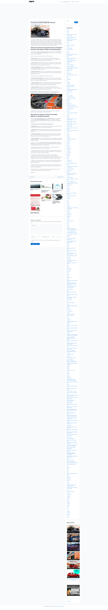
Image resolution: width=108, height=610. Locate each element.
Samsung (68, 373)
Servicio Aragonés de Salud (71, 464)
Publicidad (68, 356)
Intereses (68, 217)
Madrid (68, 246)
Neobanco (68, 271)
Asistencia (68, 52)
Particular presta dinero (70, 302)
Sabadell (68, 368)
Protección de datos (70, 354)
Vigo (67, 509)
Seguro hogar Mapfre (70, 438)
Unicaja (68, 500)
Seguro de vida (69, 425)
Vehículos (68, 502)
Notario (68, 275)
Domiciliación (69, 152)
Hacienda (68, 188)
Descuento (68, 140)
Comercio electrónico (70, 96)
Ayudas (68, 71)
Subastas (68, 467)
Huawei (68, 204)
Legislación (68, 235)
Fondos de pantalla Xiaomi (71, 181)
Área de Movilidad (70, 49)
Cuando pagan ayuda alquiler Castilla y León (34, 213)
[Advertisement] (54, 10)
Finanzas (68, 175)
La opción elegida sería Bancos (72, 232)
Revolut (68, 367)
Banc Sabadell (69, 73)
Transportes (69, 497)
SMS (67, 465)
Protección (68, 353)
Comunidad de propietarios (71, 105)
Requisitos (68, 365)
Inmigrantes (68, 216)
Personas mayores (70, 311)
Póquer (68, 316)
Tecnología (68, 477)
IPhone (68, 225)
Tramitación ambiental (70, 491)
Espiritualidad (69, 160)
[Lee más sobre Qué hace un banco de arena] (35, 185)
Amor (67, 43)
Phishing (68, 312)
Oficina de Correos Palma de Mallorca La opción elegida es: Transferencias (71, 284)
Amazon (68, 42)
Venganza (68, 505)
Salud (68, 371)
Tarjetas (68, 475)
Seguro (68, 384)
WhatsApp (68, 514)
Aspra (51, 606)
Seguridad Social (69, 377)
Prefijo (68, 318)
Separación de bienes (70, 460)
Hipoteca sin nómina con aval (71, 195)
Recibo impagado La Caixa (71, 357)
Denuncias (68, 134)
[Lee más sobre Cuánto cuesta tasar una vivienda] (46, 196)
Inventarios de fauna (70, 220)
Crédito (68, 115)
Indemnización (69, 214)
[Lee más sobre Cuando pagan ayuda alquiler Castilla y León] (35, 202)
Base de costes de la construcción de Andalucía (45, 191)
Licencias (68, 243)
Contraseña (68, 109)
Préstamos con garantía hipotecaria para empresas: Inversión (71, 338)
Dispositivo (68, 149)
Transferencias (69, 494)
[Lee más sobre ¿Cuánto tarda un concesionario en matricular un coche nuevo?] (57, 196)
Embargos (68, 155)
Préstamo (68, 323)
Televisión (68, 480)
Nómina (68, 274)
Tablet (68, 470)
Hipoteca (68, 191)
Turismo (68, 499)
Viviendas (68, 511)
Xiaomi (68, 517)
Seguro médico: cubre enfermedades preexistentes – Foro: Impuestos (71, 453)
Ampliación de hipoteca (70, 45)
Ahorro (68, 31)
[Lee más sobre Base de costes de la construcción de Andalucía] (46, 186)
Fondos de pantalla (70, 177)
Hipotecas (68, 198)
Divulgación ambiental (66, 1)
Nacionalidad (69, 269)
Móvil (67, 265)
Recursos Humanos (70, 359)
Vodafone (68, 512)
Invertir (68, 223)
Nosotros (77, 1)
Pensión (68, 304)
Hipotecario (68, 197)
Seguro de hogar (69, 402)
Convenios (68, 114)
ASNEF (68, 56)
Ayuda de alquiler (69, 70)
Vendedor (68, 503)
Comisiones (68, 100)
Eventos (68, 164)
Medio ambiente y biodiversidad (72, 255)
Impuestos (68, 211)
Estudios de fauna (69, 161)
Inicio (61, 1)
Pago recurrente (69, 299)
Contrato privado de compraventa (72, 112)
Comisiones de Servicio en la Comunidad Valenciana (57, 191)
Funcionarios (69, 185)
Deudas (68, 145)
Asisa (67, 51)
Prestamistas (69, 319)
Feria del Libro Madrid (70, 168)
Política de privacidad (60, 606)
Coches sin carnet (69, 95)
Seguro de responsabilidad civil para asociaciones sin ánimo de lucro (72, 410)
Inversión (68, 222)
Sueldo (68, 468)
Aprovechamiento (69, 48)
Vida (67, 508)
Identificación (69, 206)
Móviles (68, 266)
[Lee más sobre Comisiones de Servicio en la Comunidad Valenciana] (57, 186)
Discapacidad (69, 148)
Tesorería (68, 483)
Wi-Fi (67, 515)
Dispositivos (69, 151)
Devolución (68, 146)
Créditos (68, 117)
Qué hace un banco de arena (34, 189)
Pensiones (68, 308)
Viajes (68, 506)
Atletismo (68, 63)
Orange (68, 290)
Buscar (68, 20)
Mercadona (68, 257)
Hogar (68, 200)
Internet (68, 219)
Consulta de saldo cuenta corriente (72, 106)
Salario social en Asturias (71, 370)
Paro (67, 301)
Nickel (68, 272)
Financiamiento (69, 170)
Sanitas (68, 374)
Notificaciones (69, 277)
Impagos (68, 210)
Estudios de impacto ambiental (72, 163)
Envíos (68, 158)
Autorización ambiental (70, 64)
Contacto (72, 1)
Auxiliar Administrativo (70, 66)
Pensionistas (69, 309)
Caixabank (68, 82)
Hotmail (68, 203)
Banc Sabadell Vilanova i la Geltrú (72, 74)
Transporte (68, 496)
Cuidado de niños (69, 126)
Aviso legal (68, 601)
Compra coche (69, 103)
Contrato (68, 111)
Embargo (68, 154)
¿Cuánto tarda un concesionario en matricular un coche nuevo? (56, 202)
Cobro (68, 93)
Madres (68, 245)
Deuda (68, 143)
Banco (68, 76)
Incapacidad (69, 213)
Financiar (68, 171)
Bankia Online (69, 79)
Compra (68, 102)
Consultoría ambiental (70, 108)
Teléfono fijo (69, 478)
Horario (68, 201)
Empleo (68, 157)
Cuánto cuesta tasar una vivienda (46, 200)
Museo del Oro (69, 268)
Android (68, 46)
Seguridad (68, 376)
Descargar (68, 137)
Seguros (68, 458)
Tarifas (68, 471)
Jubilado (68, 226)
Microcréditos (69, 258)
